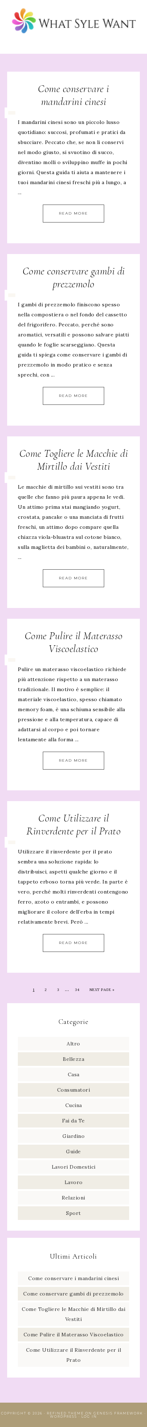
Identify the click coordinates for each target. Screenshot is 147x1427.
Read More (73, 213)
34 (77, 989)
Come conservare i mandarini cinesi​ (73, 95)
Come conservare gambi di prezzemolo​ (73, 277)
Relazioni (73, 1197)
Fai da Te (73, 1120)
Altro (73, 1043)
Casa (74, 1074)
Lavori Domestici (74, 1167)
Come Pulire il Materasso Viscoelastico (74, 642)
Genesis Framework (118, 1413)
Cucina (73, 1105)
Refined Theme (65, 1413)
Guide (73, 1151)
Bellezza (73, 1059)
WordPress (63, 1416)
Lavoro (74, 1182)
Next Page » (102, 989)
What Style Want (73, 22)
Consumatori (73, 1090)
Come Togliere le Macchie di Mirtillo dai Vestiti (73, 460)
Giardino (73, 1136)
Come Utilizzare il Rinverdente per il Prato (73, 824)
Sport (73, 1213)
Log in (89, 1416)
